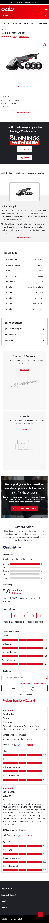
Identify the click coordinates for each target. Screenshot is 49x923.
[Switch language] (42, 9)
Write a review (24, 37)
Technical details (20, 173)
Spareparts (41, 173)
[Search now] (3, 15)
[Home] (10, 23)
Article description (7, 173)
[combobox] (26, 15)
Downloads (32, 173)
